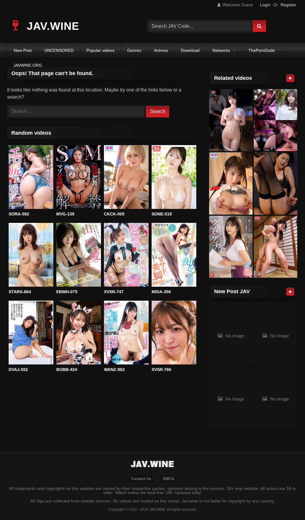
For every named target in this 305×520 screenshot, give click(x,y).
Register (288, 4)
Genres (134, 50)
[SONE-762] (231, 247)
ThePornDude (261, 50)
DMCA (168, 479)
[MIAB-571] (275, 247)
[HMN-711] (231, 183)
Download (190, 50)
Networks (221, 50)
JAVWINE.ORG (27, 65)
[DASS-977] (231, 120)
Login (265, 4)
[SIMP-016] (275, 120)
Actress (161, 50)
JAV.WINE (51, 26)
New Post (23, 50)
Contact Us (141, 479)
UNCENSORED (59, 50)
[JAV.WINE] (153, 465)
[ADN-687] (275, 183)
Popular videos (100, 50)
